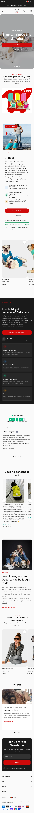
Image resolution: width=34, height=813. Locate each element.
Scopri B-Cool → (17, 211)
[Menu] (3, 11)
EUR (13, 797)
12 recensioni (23, 421)
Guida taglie (17, 215)
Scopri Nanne (17, 45)
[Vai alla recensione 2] (15, 456)
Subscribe (17, 763)
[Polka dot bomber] (14, 648)
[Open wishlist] (27, 11)
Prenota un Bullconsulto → (17, 333)
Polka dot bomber (7, 668)
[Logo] (17, 10)
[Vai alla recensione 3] (17, 456)
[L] (17, 709)
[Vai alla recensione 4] (18, 456)
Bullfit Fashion (5, 281)
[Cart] (31, 11)
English (4, 797)
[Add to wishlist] (24, 242)
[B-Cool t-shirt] (14, 259)
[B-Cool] (17, 100)
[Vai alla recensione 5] (20, 456)
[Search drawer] (24, 11)
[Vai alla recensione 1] (13, 456)
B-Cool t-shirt (6, 279)
